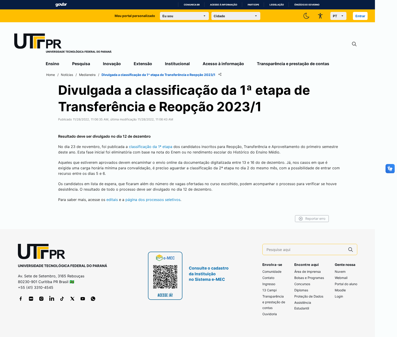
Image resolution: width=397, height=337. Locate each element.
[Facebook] (20, 298)
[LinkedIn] (51, 298)
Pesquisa (81, 63)
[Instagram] (41, 298)
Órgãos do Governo (307, 4)
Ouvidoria (269, 314)
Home (50, 75)
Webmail (341, 278)
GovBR (61, 5)
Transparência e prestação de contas (293, 63)
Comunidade (271, 271)
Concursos (302, 284)
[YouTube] (82, 298)
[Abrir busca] (354, 44)
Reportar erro (315, 218)
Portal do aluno (346, 284)
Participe (253, 4)
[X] (72, 298)
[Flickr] (31, 298)
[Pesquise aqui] (350, 249)
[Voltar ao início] (43, 252)
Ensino (52, 63)
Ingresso (268, 284)
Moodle (340, 290)
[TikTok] (62, 298)
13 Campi (269, 290)
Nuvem (340, 271)
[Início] (63, 44)
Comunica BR (192, 4)
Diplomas (301, 290)
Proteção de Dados (308, 296)
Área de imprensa (307, 271)
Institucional (177, 63)
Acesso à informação (223, 4)
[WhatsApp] (93, 298)
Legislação (276, 4)
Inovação (112, 63)
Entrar (360, 16)
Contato (268, 278)
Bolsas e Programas (309, 278)
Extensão (143, 63)
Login (339, 296)
